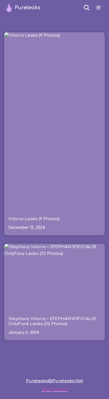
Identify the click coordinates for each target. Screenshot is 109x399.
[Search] (86, 7)
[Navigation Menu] (98, 7)
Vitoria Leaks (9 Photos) (34, 219)
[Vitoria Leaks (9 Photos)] (54, 121)
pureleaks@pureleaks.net (54, 381)
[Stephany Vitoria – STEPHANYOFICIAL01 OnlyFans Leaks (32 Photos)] (54, 277)
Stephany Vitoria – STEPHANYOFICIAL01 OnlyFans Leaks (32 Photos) (52, 321)
